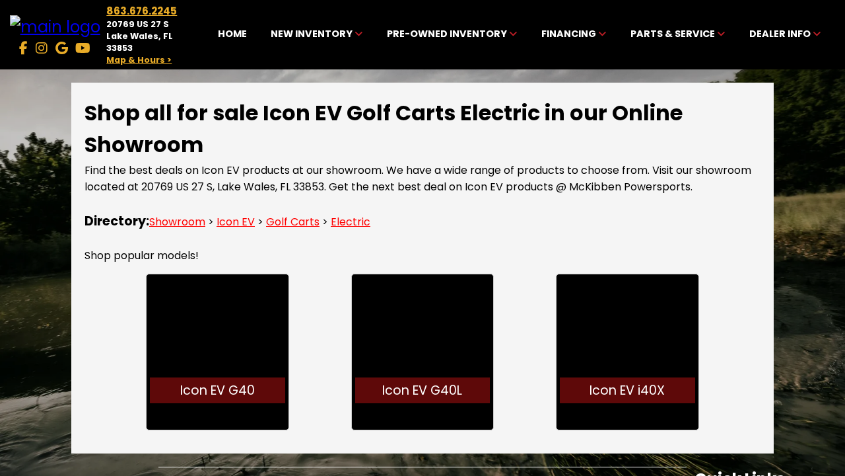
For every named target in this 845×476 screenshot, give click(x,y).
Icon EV (236, 221)
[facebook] (23, 48)
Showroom (177, 221)
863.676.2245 (141, 11)
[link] (233, 35)
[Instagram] (42, 48)
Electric (350, 221)
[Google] (61, 48)
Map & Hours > (139, 59)
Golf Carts (293, 221)
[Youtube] (82, 48)
